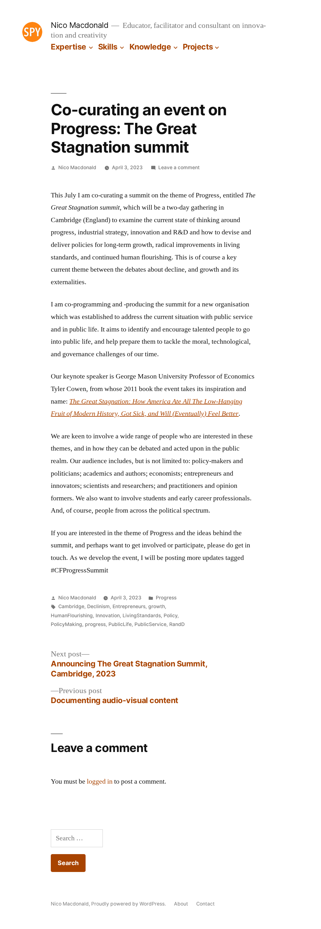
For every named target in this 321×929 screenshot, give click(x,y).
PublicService (150, 624)
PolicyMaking (66, 624)
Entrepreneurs (129, 606)
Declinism (98, 606)
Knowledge (150, 46)
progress (95, 624)
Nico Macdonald (79, 25)
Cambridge (71, 606)
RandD (177, 624)
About (181, 904)
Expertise (68, 46)
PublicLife (120, 624)
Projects (198, 46)
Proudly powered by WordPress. (129, 904)
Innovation (108, 615)
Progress (166, 598)
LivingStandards (142, 615)
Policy (170, 615)
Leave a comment (179, 167)
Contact (205, 904)
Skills (108, 46)
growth (156, 606)
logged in (100, 781)
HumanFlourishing (72, 615)
